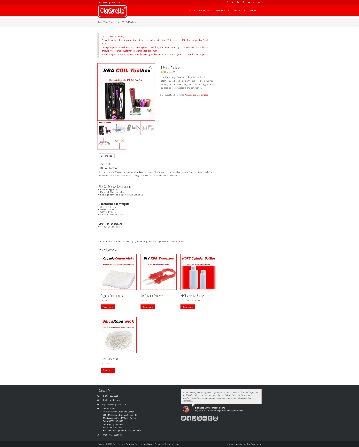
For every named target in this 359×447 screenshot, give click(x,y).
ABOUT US (204, 10)
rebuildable (138, 172)
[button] (150, 67)
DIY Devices (202, 95)
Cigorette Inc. (256, 444)
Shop (106, 22)
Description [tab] (106, 155)
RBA (117, 172)
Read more (108, 307)
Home (190, 10)
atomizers (148, 172)
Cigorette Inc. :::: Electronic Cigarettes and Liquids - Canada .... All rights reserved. (146, 444)
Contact (237, 10)
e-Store (253, 10)
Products (221, 10)
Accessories (115, 22)
